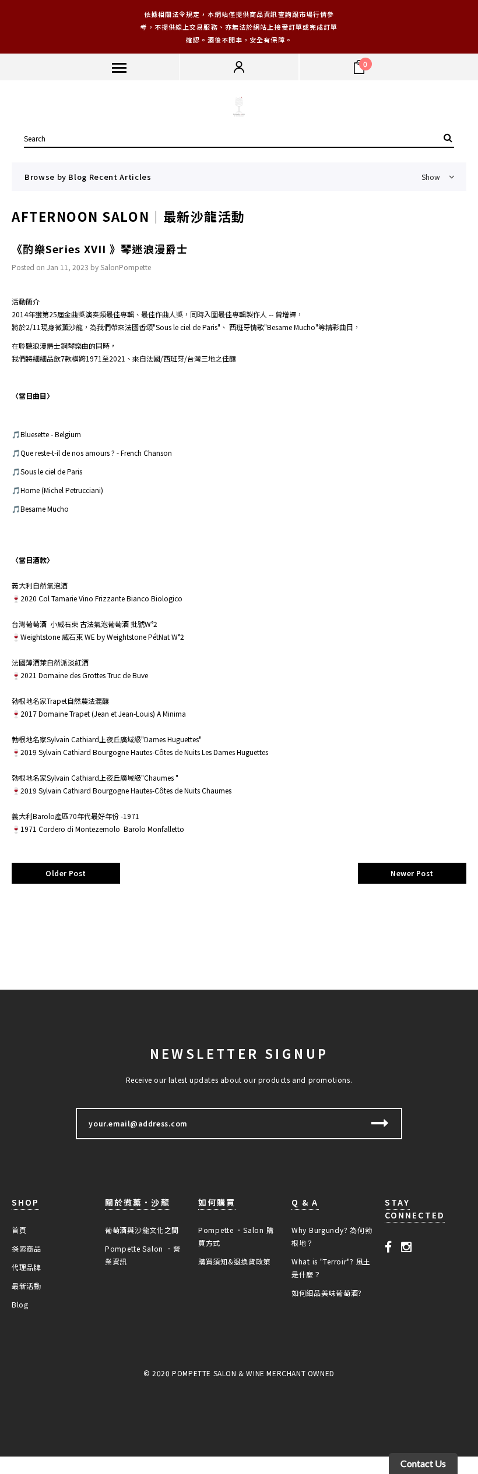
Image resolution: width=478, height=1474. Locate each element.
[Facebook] (388, 1246)
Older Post (65, 873)
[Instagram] (406, 1246)
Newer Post (412, 873)
